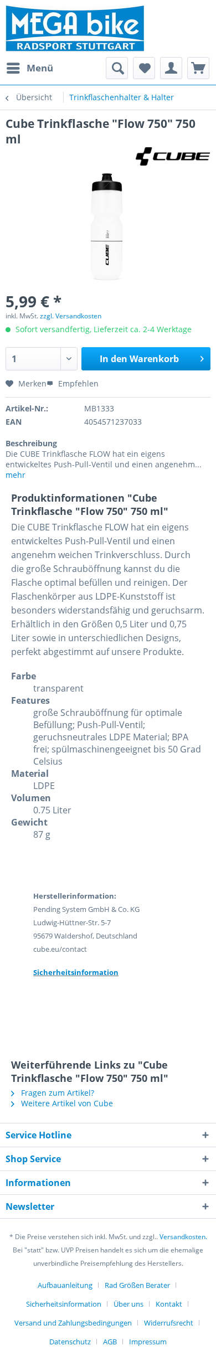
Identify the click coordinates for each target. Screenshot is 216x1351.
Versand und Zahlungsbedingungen (73, 1323)
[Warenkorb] (198, 68)
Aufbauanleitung (65, 1285)
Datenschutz (70, 1342)
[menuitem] (29, 68)
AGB (110, 1342)
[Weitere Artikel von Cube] (173, 156)
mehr (15, 475)
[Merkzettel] (144, 68)
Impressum (148, 1342)
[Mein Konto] (171, 68)
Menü (40, 67)
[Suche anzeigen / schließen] (117, 68)
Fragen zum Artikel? (56, 1092)
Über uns (128, 1304)
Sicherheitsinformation (63, 1304)
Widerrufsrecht (168, 1323)
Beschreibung (31, 443)
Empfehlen (77, 383)
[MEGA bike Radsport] (108, 28)
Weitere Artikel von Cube (66, 1103)
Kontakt (169, 1304)
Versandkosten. (183, 1236)
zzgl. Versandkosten (70, 316)
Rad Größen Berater (137, 1285)
